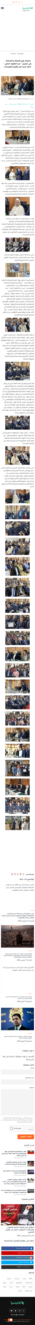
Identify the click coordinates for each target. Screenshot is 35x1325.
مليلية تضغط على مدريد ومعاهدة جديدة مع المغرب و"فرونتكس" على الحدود (13, 1191)
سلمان (20, 1291)
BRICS (30, 1278)
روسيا (10, 1287)
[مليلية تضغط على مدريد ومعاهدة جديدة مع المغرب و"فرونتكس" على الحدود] (31, 1192)
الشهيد (17, 1287)
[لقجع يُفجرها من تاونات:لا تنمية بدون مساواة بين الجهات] (31, 1173)
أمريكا (4, 1287)
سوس (24, 1278)
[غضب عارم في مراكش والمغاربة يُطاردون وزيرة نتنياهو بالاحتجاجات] (31, 1164)
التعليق (32, 1087)
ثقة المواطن (19, 1282)
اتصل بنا (30, 1319)
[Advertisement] (17, 30)
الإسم (32, 1068)
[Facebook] (22, 2)
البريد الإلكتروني (29, 1078)
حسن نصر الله (28, 1291)
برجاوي (4, 1282)
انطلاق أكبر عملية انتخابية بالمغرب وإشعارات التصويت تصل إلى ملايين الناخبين (19, 1230)
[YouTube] (13, 2)
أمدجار (11, 1282)
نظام (24, 1287)
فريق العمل (24, 1319)
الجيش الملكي (28, 1282)
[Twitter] (16, 2)
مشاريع (30, 1287)
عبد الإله (9, 1278)
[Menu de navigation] (2, 8)
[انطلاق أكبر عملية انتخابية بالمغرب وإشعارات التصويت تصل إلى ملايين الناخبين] (17, 1215)
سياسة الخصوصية (16, 1319)
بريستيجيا (17, 1278)
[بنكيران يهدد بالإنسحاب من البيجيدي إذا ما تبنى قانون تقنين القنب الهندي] (17, 979)
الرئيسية (20, 54)
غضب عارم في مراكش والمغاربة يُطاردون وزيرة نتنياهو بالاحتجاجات (15, 1163)
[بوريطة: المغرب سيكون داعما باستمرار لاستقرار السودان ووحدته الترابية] (17, 1019)
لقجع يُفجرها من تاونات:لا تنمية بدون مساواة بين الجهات (14, 1172)
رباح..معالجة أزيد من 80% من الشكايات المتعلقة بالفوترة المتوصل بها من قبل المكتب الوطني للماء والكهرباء (17, 916)
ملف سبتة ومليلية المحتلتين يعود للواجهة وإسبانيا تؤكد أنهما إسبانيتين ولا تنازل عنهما (14, 1153)
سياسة (13, 54)
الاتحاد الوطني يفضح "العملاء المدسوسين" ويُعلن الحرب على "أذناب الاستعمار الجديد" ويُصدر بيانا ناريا (14, 1182)
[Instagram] (19, 2)
